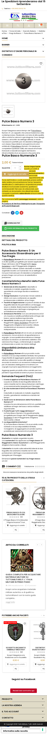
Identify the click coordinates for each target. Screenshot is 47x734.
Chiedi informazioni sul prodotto (20, 228)
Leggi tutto (10, 602)
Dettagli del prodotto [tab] (14, 240)
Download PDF (12, 223)
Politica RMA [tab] (9, 244)
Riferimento (7, 125)
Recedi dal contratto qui (23, 690)
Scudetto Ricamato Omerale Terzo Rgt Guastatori (16, 649)
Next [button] (41, 544)
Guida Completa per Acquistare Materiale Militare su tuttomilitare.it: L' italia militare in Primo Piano (23, 578)
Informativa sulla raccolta (15, 731)
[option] (23, 578)
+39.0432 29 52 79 (18, 8)
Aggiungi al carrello (15, 174)
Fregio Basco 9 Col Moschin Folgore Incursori (15, 514)
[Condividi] (13, 213)
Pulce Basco (36, 130)
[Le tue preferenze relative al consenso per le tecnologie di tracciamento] (42, 729)
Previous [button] (37, 544)
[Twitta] (17, 213)
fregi (22, 411)
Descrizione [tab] (8, 235)
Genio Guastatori (21, 323)
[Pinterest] (21, 213)
